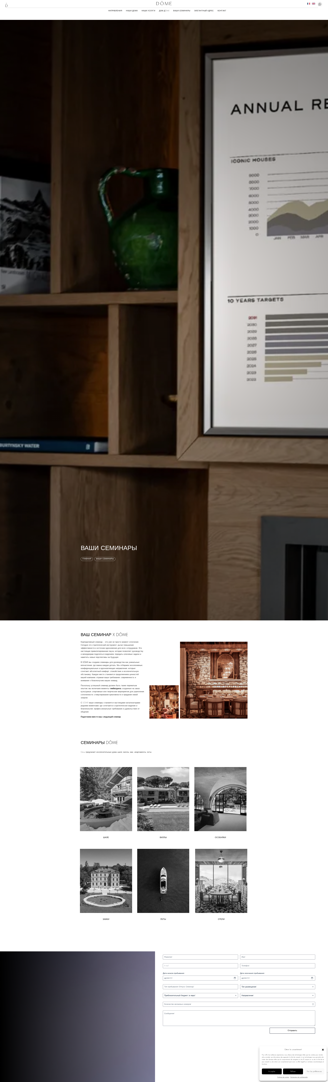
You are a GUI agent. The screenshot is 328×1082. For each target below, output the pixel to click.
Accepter (271, 1071)
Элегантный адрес (204, 11)
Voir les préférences (314, 1071)
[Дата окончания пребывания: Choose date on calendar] (312, 978)
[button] (323, 1049)
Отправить (292, 1030)
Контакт (222, 11)
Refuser (293, 1071)
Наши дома (132, 11)
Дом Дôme (164, 11)
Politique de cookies (283, 1077)
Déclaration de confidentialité (299, 1077)
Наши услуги (148, 11)
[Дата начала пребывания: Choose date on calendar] (235, 978)
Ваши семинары (181, 11)
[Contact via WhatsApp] (320, 4)
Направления (115, 11)
